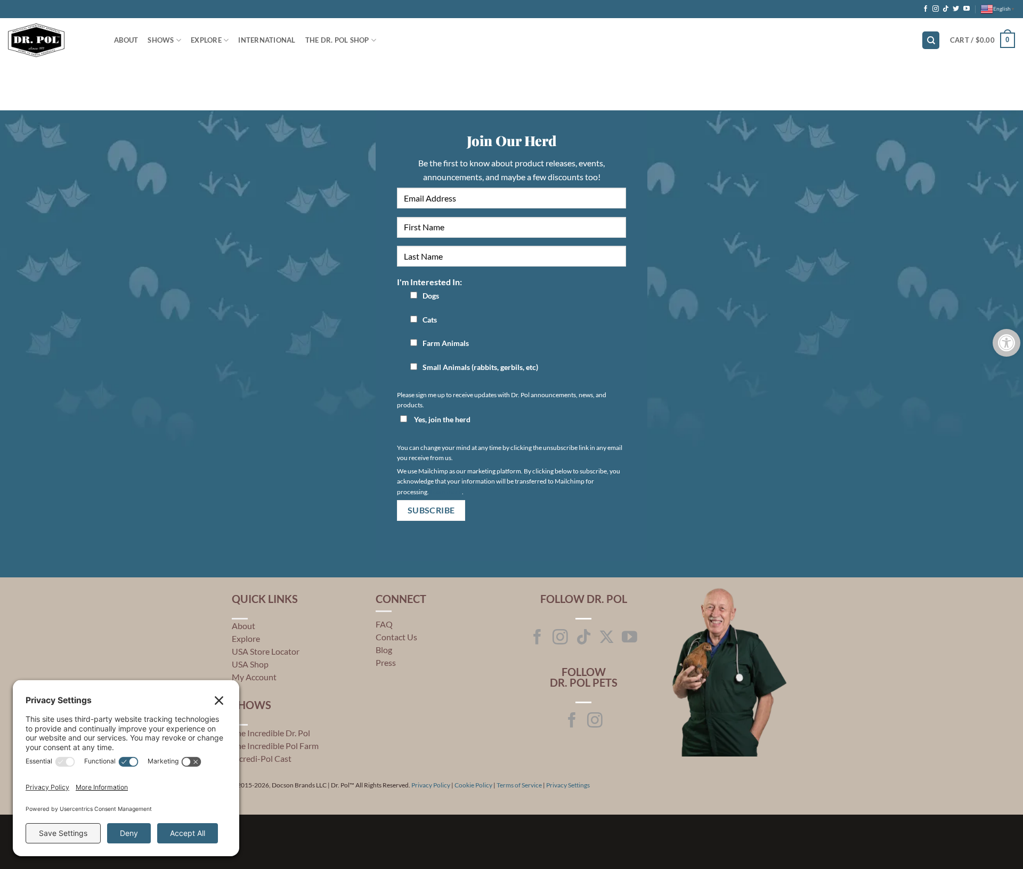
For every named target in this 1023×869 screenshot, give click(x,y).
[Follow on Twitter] (956, 9)
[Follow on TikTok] (946, 9)
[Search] (930, 40)
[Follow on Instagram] (935, 9)
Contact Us (396, 637)
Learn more (446, 492)
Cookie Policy (473, 785)
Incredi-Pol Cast (261, 758)
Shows (161, 40)
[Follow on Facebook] (925, 9)
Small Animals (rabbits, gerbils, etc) (480, 367)
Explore (206, 40)
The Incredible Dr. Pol (271, 733)
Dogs (431, 295)
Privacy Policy (430, 785)
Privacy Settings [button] (568, 785)
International (266, 40)
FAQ (384, 624)
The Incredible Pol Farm (275, 746)
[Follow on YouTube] (966, 9)
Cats (430, 319)
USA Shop (250, 664)
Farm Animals (446, 343)
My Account (254, 677)
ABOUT (126, 40)
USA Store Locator (265, 651)
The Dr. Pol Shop (337, 40)
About (243, 626)
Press (386, 662)
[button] (982, 40)
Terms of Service (519, 785)
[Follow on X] (606, 638)
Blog (384, 650)
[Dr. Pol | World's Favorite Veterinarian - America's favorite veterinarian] (53, 40)
